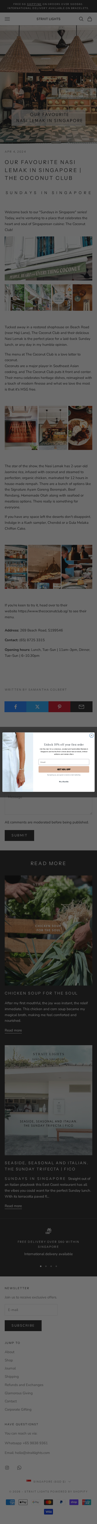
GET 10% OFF (64, 769)
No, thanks (64, 781)
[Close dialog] (91, 735)
